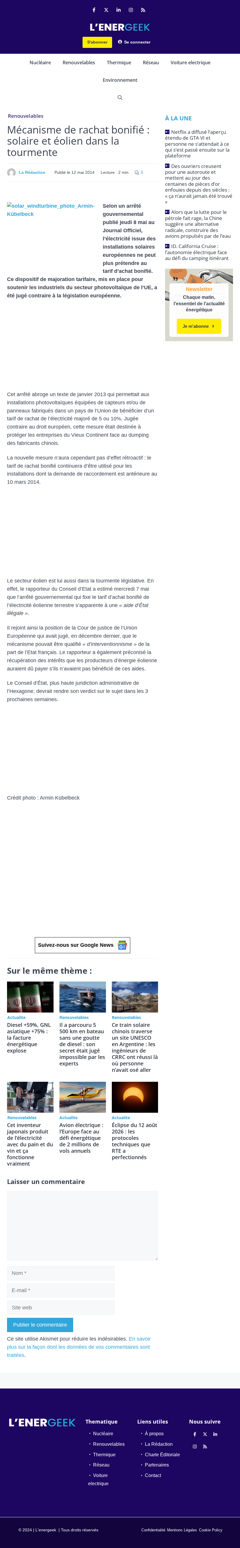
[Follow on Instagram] (131, 10)
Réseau (151, 62)
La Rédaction (32, 172)
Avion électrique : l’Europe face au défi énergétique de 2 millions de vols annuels (81, 1137)
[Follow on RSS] (143, 10)
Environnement (120, 80)
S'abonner (97, 42)
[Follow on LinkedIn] (118, 10)
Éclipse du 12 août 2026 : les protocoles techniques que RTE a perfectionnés (134, 1141)
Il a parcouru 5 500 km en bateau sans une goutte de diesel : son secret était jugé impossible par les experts (82, 1044)
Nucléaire (40, 62)
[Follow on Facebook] (94, 10)
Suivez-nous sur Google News (76, 945)
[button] (120, 97)
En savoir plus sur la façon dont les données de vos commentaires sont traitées (79, 1347)
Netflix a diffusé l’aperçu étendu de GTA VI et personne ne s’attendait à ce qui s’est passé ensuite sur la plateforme (197, 144)
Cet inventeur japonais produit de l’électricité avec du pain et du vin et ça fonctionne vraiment (30, 1144)
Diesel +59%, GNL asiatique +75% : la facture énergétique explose (29, 1037)
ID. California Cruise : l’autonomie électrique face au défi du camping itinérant (197, 252)
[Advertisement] (82, 347)
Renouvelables (79, 62)
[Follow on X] (106, 10)
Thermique (119, 62)
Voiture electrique (190, 62)
